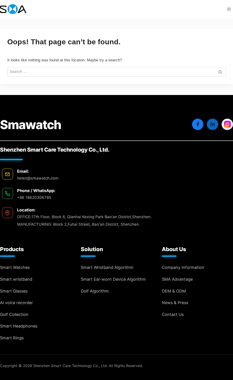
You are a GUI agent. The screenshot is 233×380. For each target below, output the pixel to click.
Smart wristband (16, 279)
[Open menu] (229, 8)
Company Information (183, 267)
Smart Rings (12, 337)
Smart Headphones (18, 326)
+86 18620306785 (34, 197)
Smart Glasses (14, 291)
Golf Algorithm (95, 291)
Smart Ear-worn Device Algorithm (113, 279)
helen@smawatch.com (37, 178)
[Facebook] (197, 124)
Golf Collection (14, 314)
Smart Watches (15, 267)
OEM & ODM (174, 291)
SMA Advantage (177, 279)
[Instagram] (227, 124)
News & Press (175, 302)
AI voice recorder (16, 302)
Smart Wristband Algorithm (107, 267)
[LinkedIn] (212, 124)
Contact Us (173, 314)
